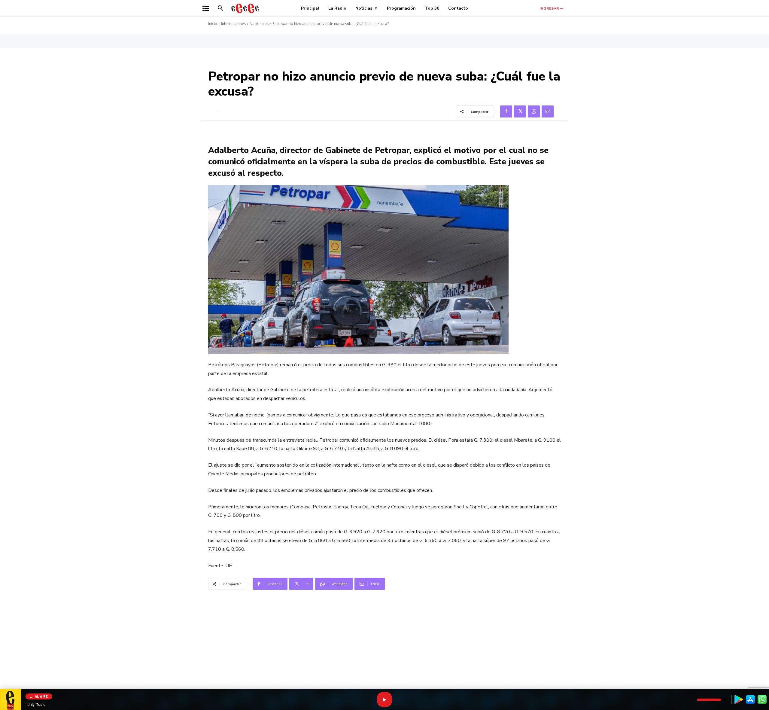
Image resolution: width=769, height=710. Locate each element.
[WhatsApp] (534, 111)
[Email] (548, 111)
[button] (220, 8)
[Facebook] (506, 111)
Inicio (212, 23)
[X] (520, 111)
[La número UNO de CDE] (245, 8)
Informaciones (233, 23)
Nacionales (259, 23)
